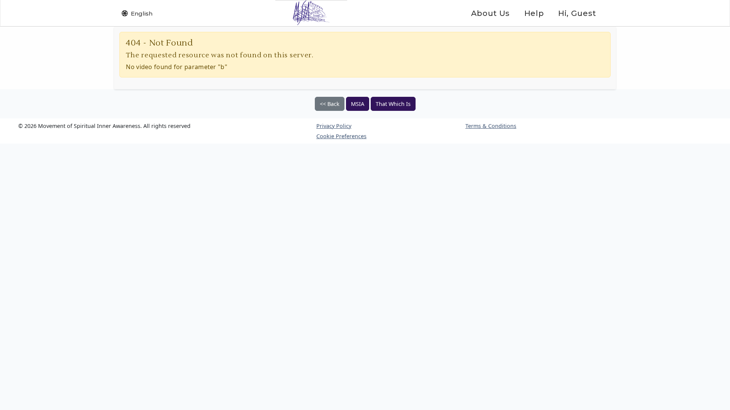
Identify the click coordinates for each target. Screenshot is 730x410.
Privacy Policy (333, 125)
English (141, 13)
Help (534, 13)
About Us (490, 13)
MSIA (357, 103)
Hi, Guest (577, 13)
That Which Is (393, 103)
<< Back (330, 103)
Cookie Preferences (341, 136)
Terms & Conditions (490, 125)
